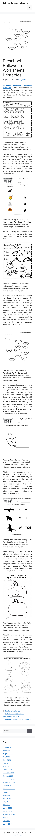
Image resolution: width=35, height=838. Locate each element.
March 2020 (7, 811)
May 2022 (6, 802)
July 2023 (6, 757)
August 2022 (7, 792)
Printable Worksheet (12, 711)
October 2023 (8, 747)
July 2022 (6, 795)
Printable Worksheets (15, 3)
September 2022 (9, 789)
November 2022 (9, 782)
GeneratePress (17, 835)
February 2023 (8, 773)
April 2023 (7, 766)
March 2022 (7, 808)
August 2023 (8, 754)
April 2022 (6, 805)
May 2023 (6, 763)
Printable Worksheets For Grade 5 (18, 720)
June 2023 (7, 760)
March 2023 (7, 770)
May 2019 (6, 821)
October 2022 (8, 786)
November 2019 (9, 814)
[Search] (29, 731)
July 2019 (6, 818)
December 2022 (9, 779)
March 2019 (7, 824)
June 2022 (7, 798)
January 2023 (8, 776)
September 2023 (9, 750)
